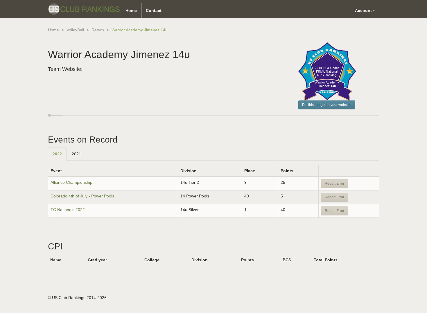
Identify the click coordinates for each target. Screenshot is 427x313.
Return (98, 30)
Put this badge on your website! (326, 105)
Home (131, 10)
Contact (154, 10)
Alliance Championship (71, 182)
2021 (76, 154)
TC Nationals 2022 (68, 209)
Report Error (334, 183)
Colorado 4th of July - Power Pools (82, 196)
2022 (57, 154)
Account (363, 10)
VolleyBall (75, 30)
